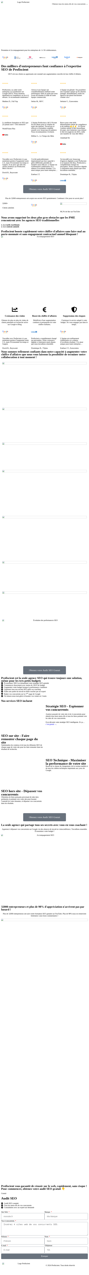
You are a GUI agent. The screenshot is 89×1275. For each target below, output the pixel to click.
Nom (46, 1237)
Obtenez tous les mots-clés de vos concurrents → (70, 4)
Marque (47, 1212)
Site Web (4, 1212)
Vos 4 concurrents (8, 1221)
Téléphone (48, 1245)
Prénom (4, 1237)
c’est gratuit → (51, 724)
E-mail (3, 1245)
